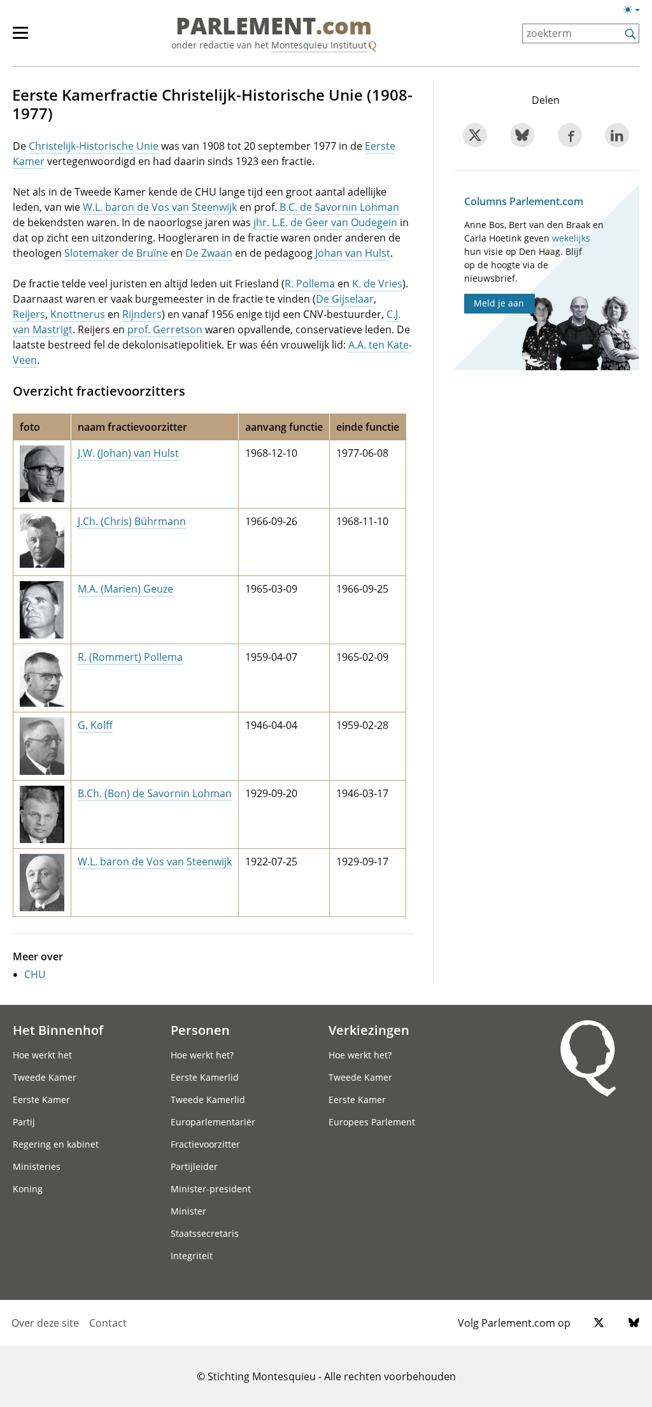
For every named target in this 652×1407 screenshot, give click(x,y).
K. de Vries (377, 284)
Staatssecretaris (205, 1233)
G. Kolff (95, 725)
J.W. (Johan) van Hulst (128, 453)
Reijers (29, 314)
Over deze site (45, 1323)
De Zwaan (208, 253)
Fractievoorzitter (205, 1144)
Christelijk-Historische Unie (94, 146)
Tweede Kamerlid (208, 1099)
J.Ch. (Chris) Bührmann (132, 521)
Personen (200, 1030)
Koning (28, 1189)
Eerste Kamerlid (205, 1077)
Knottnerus (77, 314)
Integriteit (192, 1256)
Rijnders (142, 314)
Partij (24, 1122)
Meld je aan (499, 303)
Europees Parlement (372, 1122)
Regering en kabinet (56, 1144)
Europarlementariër (213, 1122)
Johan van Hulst (352, 253)
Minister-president (211, 1189)
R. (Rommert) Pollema (130, 657)
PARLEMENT (274, 26)
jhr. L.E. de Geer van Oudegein (325, 222)
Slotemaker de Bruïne (116, 253)
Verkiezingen (369, 1030)
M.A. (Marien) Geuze (125, 589)
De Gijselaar (345, 299)
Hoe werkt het (42, 1055)
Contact (108, 1323)
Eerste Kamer (41, 1099)
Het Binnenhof (58, 1030)
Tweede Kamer (44, 1077)
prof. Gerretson (164, 329)
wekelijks (571, 238)
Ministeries (36, 1166)
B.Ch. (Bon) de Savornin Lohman (155, 793)
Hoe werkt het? (202, 1055)
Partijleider (194, 1166)
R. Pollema (310, 284)
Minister (188, 1211)
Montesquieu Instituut (319, 45)
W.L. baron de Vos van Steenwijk (160, 207)
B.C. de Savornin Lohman (339, 207)
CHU (35, 974)
